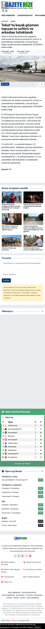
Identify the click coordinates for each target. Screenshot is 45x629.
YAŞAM (16, 598)
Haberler (4, 21)
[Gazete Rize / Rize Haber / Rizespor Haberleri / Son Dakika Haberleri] (22, 5)
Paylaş (6, 84)
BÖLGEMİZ (20, 595)
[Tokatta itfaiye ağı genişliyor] (12, 241)
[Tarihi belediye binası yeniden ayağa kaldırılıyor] (33, 241)
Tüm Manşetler (9, 577)
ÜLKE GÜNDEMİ (33, 598)
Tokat (13, 21)
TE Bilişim (13, 620)
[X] (19, 556)
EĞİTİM (9, 598)
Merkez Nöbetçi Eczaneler (8, 563)
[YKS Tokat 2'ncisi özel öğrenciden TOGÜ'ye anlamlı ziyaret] (12, 219)
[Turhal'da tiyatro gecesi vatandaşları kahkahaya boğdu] (33, 197)
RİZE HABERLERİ (8, 15)
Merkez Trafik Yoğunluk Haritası (10, 571)
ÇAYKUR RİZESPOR (24, 15)
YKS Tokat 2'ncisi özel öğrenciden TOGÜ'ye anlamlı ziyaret (10, 228)
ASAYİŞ (23, 598)
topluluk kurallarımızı (21, 287)
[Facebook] (15, 556)
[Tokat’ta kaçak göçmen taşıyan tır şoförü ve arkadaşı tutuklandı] (22, 69)
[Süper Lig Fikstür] (42, 471)
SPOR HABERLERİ (8, 595)
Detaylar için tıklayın (22, 464)
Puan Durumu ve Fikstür (34, 569)
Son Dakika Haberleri (33, 577)
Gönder (6, 280)
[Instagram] (26, 556)
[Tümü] (42, 311)
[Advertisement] (22, 338)
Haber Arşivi (8, 582)
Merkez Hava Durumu (33, 562)
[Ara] (3, 11)
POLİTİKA (29, 595)
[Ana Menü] (6, 11)
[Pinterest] (22, 556)
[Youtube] (30, 556)
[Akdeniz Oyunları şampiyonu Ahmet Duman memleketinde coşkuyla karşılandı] (12, 197)
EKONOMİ (38, 595)
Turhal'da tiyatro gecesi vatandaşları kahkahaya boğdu (32, 206)
